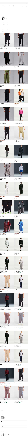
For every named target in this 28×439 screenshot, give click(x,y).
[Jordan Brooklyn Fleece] (7, 114)
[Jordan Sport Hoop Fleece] (21, 40)
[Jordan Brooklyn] (7, 96)
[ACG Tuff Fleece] (21, 96)
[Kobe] (7, 133)
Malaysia (3, 426)
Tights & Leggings (4, 18)
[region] (14, 29)
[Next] (26, 3)
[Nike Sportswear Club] (7, 263)
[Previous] (1, 3)
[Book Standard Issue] (7, 319)
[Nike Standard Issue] (7, 300)
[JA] (21, 300)
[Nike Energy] (7, 189)
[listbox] (25, 6)
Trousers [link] (3, 19)
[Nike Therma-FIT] (21, 151)
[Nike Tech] (7, 151)
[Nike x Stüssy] (7, 207)
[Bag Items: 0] (26, 1)
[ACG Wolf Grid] (21, 114)
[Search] (25, 1)
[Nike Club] (7, 40)
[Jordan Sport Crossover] (21, 77)
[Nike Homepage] (2, 1)
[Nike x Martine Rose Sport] (21, 207)
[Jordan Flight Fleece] (7, 59)
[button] (5, 22)
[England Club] (21, 282)
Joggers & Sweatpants (3, 17)
